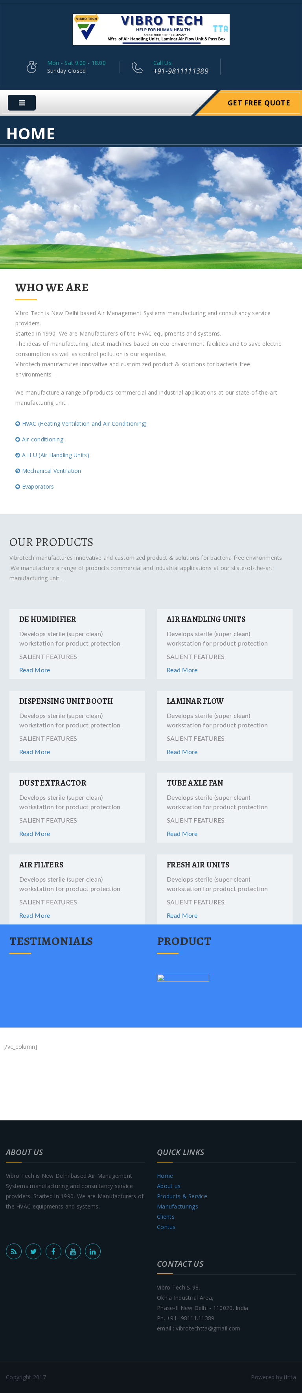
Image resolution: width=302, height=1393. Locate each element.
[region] (151, 208)
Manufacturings (177, 1206)
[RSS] (14, 1251)
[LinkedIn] (93, 1251)
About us (168, 1186)
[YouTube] (73, 1251)
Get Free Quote (259, 102)
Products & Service (182, 1196)
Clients (166, 1216)
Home (165, 1175)
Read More (34, 670)
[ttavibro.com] (151, 29)
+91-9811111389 (180, 71)
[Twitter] (33, 1251)
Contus (166, 1227)
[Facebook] (53, 1251)
